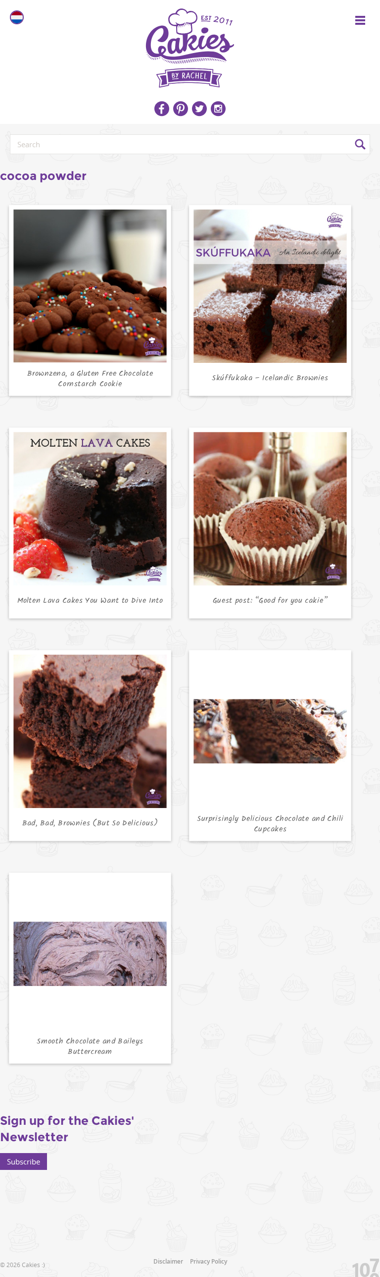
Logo (190, 44)
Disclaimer (168, 1261)
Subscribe (23, 1161)
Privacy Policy (208, 1261)
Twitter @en (199, 108)
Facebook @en (162, 108)
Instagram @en (218, 108)
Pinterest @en (181, 108)
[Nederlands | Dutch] (17, 17)
